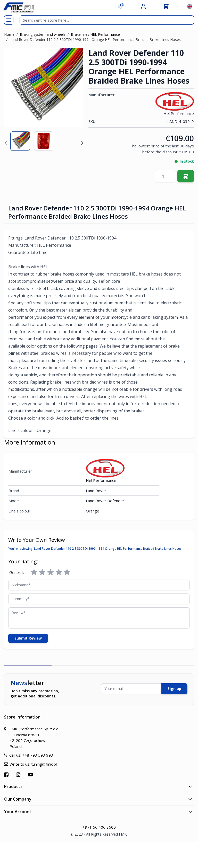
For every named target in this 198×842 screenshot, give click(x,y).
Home (9, 34)
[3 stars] (50, 572)
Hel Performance (178, 113)
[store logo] (18, 7)
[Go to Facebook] (7, 774)
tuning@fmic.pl (44, 764)
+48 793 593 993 (37, 755)
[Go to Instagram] (19, 774)
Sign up (174, 688)
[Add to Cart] (185, 176)
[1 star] (34, 572)
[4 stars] (59, 572)
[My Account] (143, 6)
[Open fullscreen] (76, 55)
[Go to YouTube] (31, 774)
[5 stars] (67, 572)
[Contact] (121, 6)
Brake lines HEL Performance (95, 34)
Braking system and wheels (42, 34)
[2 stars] (42, 572)
